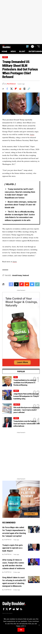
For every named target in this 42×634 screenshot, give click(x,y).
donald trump (17, 275)
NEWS (5, 57)
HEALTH (16, 404)
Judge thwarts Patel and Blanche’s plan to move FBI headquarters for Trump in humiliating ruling (26, 396)
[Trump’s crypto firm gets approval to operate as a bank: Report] (34, 547)
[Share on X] (11, 89)
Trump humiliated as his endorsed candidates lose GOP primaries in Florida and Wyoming (24, 382)
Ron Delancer (11, 84)
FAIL (15, 377)
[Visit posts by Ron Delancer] (3, 84)
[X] (7, 609)
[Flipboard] (10, 609)
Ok (21, 630)
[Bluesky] (17, 609)
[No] (39, 625)
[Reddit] (14, 609)
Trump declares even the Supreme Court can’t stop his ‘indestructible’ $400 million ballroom (26, 423)
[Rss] (21, 609)
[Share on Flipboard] (16, 89)
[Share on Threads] (24, 89)
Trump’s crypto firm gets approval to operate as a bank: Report (12, 548)
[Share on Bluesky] (32, 284)
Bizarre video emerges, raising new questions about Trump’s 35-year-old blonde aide (20, 205)
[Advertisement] (21, 22)
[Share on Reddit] (20, 89)
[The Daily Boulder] (6, 46)
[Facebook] (3, 609)
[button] (27, 46)
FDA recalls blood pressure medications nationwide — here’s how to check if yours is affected (26, 410)
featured (26, 275)
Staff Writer (8, 539)
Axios (32, 134)
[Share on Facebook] (7, 89)
